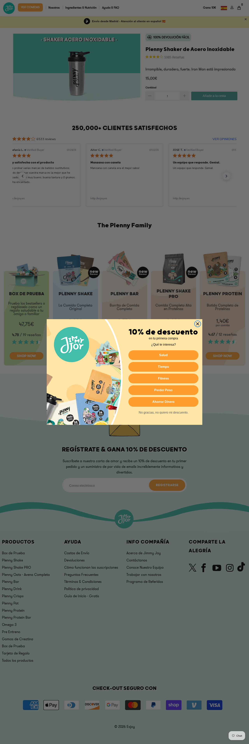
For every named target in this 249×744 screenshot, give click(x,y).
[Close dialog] (198, 324)
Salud (163, 355)
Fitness (163, 378)
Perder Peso (163, 390)
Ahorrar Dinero (163, 401)
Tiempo (163, 366)
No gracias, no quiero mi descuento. (163, 412)
